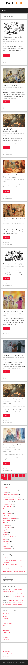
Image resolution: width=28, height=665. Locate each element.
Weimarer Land (6, 546)
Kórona (4, 511)
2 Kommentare (8, 285)
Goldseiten (5, 618)
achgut (4, 625)
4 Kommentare (8, 244)
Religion (5, 534)
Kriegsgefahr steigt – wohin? (16, 600)
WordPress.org (6, 656)
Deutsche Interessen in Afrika (13, 311)
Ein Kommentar (8, 470)
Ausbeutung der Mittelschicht (10, 497)
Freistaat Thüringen (7, 504)
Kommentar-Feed (7, 653)
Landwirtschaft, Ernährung (9, 518)
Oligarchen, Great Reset (8, 530)
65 (5, 478)
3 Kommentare (8, 198)
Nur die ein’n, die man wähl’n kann (11, 558)
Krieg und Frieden (7, 513)
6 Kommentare (8, 108)
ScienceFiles (6, 639)
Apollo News (6, 628)
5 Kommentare (8, 62)
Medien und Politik (7, 520)
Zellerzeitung (6, 621)
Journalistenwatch (7, 623)
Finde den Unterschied (10, 85)
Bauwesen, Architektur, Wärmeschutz (12, 499)
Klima (10, 283)
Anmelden (5, 649)
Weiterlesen (6, 55)
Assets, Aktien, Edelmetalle (9, 490)
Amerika (5, 487)
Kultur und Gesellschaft (8, 516)
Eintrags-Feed (6, 651)
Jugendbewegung (7, 506)
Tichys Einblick (6, 614)
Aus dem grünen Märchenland (10, 494)
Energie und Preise (7, 501)
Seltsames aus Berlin (8, 537)
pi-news (5, 616)
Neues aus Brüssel (7, 527)
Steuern (5, 539)
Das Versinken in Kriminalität (12, 264)
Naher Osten (6, 525)
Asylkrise (7, 61)
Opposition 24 (6, 637)
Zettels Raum (6, 630)
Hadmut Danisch (7, 632)
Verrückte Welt (6, 541)
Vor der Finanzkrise (7, 544)
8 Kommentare (8, 154)
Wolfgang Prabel (7, 403)
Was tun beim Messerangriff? (13, 399)
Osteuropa (5, 532)
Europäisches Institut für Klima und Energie (13, 635)
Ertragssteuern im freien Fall (10, 564)
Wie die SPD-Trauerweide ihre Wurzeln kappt (14, 571)
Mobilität (5, 523)
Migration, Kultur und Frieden (13, 355)
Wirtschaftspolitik (7, 548)
